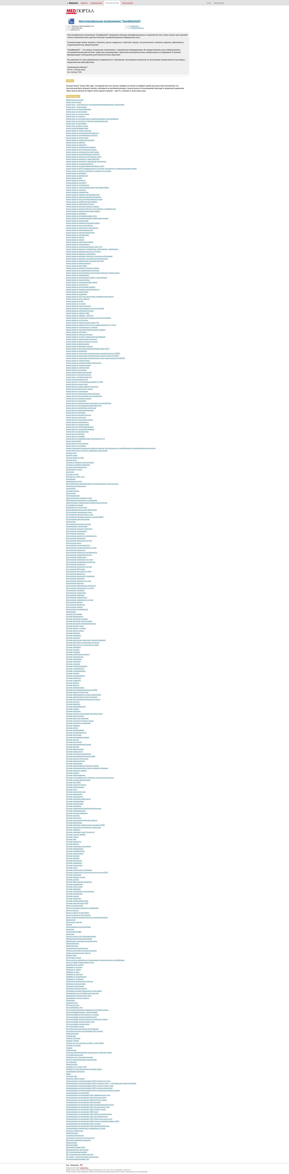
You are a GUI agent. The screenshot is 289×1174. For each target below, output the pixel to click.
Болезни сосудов (72, 474)
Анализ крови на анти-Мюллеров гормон (81, 150)
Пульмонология (72, 1003)
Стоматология (71, 1050)
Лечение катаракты (73, 711)
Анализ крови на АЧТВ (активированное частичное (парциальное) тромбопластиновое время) (101, 169)
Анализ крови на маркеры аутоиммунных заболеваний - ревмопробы (92, 249)
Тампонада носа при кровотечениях (79, 1057)
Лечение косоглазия (73, 735)
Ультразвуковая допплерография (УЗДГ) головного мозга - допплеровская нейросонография (101, 1083)
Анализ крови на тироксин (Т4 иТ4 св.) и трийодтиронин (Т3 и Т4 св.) (91, 325)
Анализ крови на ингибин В (76, 214)
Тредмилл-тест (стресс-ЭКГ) (76, 1067)
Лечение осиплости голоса (76, 785)
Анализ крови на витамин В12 (77, 176)
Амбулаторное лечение (74, 100)
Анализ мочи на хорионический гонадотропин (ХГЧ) (85, 439)
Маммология (70, 920)
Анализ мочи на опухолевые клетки (79, 420)
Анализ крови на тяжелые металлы (79, 334)
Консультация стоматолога (76, 593)
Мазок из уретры (72, 910)
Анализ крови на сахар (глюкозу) (78, 306)
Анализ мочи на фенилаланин (77, 432)
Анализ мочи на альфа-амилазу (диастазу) (82, 387)
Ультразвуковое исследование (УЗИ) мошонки (83, 1102)
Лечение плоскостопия (74, 804)
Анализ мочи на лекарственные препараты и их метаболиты (88, 403)
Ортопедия (70, 934)
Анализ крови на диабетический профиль (81, 202)
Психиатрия (70, 1000)
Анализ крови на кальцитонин (77, 221)
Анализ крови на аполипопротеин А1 (79, 164)
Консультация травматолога (76, 597)
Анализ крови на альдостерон (77, 138)
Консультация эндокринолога (77, 609)
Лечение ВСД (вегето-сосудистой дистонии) (82, 645)
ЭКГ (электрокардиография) (76, 1152)
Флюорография (72, 1145)
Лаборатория (71, 612)
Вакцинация (70, 479)
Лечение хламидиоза (74, 863)
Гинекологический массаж (76, 486)
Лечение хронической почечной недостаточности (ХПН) (87, 872)
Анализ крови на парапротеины (78, 280)
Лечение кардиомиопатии (75, 706)
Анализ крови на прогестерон (77, 292)
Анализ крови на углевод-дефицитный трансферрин (85, 337)
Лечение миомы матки (74, 751)
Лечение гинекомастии (74, 657)
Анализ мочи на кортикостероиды (78, 398)
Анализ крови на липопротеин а (78, 244)
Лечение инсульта (72, 702)
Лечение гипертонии (74, 659)
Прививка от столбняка (74, 979)
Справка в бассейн (73, 1038)
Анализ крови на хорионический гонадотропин (83, 363)
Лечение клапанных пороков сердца (80, 721)
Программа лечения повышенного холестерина (84, 991)
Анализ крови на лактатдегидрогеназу (80, 232)
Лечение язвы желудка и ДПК (77, 903)
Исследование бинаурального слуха (79, 515)
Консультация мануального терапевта (80, 576)
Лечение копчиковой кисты (76, 733)
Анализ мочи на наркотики (76, 417)
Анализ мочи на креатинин (76, 401)
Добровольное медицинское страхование (81, 500)
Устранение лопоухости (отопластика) (80, 1138)
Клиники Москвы (112, 3)
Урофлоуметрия (72, 1133)
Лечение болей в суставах (76, 628)
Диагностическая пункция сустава (79, 498)
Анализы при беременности (76, 467)
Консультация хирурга (74, 607)
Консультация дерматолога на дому (79, 560)
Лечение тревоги (72, 844)
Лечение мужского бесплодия (77, 759)
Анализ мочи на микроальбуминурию (80, 410)
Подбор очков (71, 955)
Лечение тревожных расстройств (78, 846)
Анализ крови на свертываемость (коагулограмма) (85, 308)
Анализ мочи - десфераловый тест (79, 377)
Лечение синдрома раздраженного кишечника (83, 827)
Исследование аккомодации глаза (79, 512)
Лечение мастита (72, 740)
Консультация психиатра (75, 590)
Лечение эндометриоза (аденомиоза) (80, 891)
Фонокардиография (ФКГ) (75, 1147)
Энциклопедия (96, 3)
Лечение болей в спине (75, 626)
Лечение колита (72, 728)
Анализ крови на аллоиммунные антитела (81, 135)
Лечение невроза (72, 773)
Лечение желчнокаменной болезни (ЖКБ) (81, 690)
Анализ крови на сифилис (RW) (77, 313)
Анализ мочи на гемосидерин (77, 391)
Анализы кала (71, 453)
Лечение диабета (72, 683)
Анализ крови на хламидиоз (76, 351)
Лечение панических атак (75, 792)
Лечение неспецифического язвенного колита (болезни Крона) (90, 778)
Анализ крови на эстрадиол (76, 370)
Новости (84, 3)
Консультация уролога (74, 602)
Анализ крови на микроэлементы (78, 263)
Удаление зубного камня (75, 1079)
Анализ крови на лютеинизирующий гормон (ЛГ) (84, 247)
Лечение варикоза (73, 638)
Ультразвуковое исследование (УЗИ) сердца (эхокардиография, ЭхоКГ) (92, 1121)
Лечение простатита (73, 818)
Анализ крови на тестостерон (77, 320)
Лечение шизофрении (74, 884)
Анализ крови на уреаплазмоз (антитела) (81, 339)
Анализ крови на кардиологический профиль (83, 223)
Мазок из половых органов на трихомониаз (82, 908)
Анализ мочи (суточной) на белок (78, 375)
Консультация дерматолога (76, 557)
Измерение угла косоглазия (76, 507)
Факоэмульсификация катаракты (78, 1140)
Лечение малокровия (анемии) (77, 737)
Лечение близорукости (74, 616)
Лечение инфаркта (73, 704)
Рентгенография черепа (75, 1026)
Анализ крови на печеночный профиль (80, 287)
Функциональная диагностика (77, 1150)
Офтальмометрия (72, 943)
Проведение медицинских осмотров (79, 981)
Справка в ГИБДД (72, 1041)
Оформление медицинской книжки (79, 939)
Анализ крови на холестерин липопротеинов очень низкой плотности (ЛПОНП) (95, 358)
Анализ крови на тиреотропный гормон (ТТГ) (82, 323)
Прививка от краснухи (74, 974)
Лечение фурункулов (74, 861)
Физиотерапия (71, 1143)
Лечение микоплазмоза (75, 749)
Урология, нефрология (74, 1131)
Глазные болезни (72, 491)
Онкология (70, 929)
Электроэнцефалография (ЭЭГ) (77, 1159)
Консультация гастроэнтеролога (78, 545)
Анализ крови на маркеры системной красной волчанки (87, 259)
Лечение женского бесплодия (77, 692)
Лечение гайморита (73, 647)
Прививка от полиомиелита (76, 977)
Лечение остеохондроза (75, 787)
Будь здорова (127, 3)
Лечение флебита (72, 858)
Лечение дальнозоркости (75, 676)
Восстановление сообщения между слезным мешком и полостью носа (92, 484)
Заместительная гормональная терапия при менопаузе (86, 503)
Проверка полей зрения (75, 986)
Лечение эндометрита (74, 894)
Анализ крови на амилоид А (76, 145)
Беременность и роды (74, 469)
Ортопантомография (73, 932)
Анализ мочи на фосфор (75, 434)
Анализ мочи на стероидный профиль (80, 429)
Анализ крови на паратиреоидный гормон (81, 282)
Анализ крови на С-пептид (76, 304)
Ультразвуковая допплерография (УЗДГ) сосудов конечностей (89, 1088)
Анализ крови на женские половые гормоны (82, 206)
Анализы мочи (71, 460)
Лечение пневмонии (73, 806)
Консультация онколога (75, 583)
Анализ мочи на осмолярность (77, 422)
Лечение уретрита (73, 856)
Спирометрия (71, 1036)
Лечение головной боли (75, 669)
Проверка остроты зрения (75, 984)
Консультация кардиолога (75, 564)
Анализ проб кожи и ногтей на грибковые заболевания (86, 451)
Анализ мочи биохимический (76, 379)
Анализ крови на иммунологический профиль (83, 211)
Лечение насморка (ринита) (76, 770)
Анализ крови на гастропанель (77, 185)
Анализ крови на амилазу (75, 142)
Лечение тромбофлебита (75, 851)
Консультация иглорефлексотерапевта (80, 562)
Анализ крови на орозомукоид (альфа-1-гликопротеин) (86, 278)
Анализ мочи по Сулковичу (76, 446)
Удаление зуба (71, 1076)
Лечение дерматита (73, 680)
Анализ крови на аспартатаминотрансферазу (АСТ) (85, 166)
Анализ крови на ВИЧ (74, 178)
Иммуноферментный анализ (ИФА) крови (81, 510)
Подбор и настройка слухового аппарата (81, 951)
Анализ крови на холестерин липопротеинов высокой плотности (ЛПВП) (93, 353)
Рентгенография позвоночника (77, 1024)
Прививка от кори (72, 972)
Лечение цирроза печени (75, 877)
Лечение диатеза (72, 685)
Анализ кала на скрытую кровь (77, 114)
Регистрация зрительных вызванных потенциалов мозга (87, 1010)
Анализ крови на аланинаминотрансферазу (82, 133)
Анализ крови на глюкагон (76, 190)
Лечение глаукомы (73, 664)
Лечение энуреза (72, 896)
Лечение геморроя (73, 652)
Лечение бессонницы (74, 614)
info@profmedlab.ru (137, 28)
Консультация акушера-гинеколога (79, 529)
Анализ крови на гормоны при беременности (83, 195)
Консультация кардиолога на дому (79, 567)
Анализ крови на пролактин (76, 294)
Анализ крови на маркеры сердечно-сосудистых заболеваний (89, 256)
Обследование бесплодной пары (78, 927)
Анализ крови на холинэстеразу (78, 360)
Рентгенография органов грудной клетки (81, 1017)
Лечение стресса (72, 837)
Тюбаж (68, 1074)
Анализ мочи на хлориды (75, 436)
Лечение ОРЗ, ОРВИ (73, 782)
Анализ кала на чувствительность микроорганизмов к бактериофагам (92, 119)
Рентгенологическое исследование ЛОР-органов (84, 1031)
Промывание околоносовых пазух (78, 996)
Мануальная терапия (74, 922)
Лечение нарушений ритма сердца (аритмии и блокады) (87, 768)
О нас (209, 3)
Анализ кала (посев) (73, 102)
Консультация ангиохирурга (76, 531)
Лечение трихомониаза (74, 849)
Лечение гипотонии (73, 661)
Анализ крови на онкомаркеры (77, 275)
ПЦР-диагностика (72, 1005)
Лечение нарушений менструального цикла (82, 766)
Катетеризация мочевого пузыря (78, 524)
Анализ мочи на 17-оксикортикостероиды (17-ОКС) (84, 382)
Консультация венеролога (76, 538)
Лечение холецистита (74, 865)
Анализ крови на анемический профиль (81, 147)
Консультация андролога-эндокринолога (81, 536)
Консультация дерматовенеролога (79, 555)
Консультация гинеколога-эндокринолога (81, 552)
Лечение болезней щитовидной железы (81, 624)
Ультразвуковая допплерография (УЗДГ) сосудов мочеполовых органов (93, 1090)
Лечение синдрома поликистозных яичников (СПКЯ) (85, 825)
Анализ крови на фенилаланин (77, 344)
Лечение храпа (71, 868)
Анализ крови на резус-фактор (77, 299)
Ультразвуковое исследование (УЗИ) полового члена (86, 1109)
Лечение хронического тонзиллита (79, 870)
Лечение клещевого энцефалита (78, 723)
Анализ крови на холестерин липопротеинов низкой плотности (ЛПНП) (92, 356)
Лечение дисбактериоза (75, 688)
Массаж (69, 924)
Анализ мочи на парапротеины (77, 424)
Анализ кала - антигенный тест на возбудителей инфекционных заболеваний (95, 105)
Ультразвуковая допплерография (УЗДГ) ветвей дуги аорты (88, 1081)
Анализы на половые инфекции (78, 465)
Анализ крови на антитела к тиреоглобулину (82, 159)
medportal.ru (84, 1168)
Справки (69, 1048)
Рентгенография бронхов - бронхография (81, 1012)
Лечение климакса (73, 725)
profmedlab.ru (134, 26)
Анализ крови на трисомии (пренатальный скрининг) (85, 330)
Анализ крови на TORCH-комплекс (78, 131)
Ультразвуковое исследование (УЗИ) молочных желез (86, 1098)
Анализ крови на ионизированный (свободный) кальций (87, 218)
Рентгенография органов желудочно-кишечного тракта (87, 1019)
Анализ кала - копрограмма (76, 107)
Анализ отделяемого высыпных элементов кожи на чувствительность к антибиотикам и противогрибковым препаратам (110, 448)
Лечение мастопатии (74, 742)
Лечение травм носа (73, 842)
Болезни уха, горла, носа (75, 477)
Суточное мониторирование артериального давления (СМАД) (89, 1052)
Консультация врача (73, 543)
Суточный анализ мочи (74, 1055)
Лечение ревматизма (74, 823)
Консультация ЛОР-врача (75, 569)
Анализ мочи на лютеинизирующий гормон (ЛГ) (83, 405)
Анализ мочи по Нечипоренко (77, 443)
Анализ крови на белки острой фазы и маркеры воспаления (88, 171)
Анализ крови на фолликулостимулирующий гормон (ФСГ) (87, 349)
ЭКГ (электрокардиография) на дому (79, 1154)
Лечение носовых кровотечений (78, 780)
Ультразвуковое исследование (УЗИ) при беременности (87, 1116)
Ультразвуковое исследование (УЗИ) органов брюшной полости (90, 1105)
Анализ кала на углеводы (75, 116)
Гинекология (70, 488)
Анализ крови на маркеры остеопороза (80, 254)
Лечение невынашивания (75, 775)
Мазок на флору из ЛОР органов (78, 915)
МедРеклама (219, 3)
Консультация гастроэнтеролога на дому (81, 548)
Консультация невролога (75, 578)
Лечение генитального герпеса (77, 654)
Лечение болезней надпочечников (79, 621)
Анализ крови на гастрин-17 (76, 183)
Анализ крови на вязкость (75, 180)
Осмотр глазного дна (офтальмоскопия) (81, 936)
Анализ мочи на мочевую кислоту (78, 415)
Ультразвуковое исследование (77, 1093)
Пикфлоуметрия (72, 946)
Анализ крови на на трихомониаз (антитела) (82, 270)
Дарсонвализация (73, 496)
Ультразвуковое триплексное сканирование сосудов (85, 1128)
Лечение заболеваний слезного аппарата (81, 697)
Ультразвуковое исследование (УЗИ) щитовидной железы (87, 1126)
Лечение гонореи (72, 673)
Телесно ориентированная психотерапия (81, 1060)
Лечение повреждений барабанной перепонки (83, 808)
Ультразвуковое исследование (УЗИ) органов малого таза (87, 1107)
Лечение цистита (72, 879)
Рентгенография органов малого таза (80, 1022)
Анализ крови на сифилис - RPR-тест (79, 315)
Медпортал (73, 3)
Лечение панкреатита (74, 794)
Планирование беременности (77, 948)
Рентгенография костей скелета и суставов (82, 1015)
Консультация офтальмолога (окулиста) (81, 586)
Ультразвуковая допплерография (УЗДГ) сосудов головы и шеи (89, 1086)
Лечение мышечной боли (75, 761)
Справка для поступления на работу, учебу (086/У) (85, 1043)
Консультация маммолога (75, 574)
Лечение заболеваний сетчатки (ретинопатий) (83, 695)
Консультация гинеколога (75, 550)
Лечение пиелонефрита (75, 801)
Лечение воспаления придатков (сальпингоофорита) (86, 640)
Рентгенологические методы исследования (82, 1029)
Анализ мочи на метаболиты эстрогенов (81, 408)
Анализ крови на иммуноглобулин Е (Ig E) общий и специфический (91, 209)
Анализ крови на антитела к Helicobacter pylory (83, 157)
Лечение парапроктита (74, 797)
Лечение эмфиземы (73, 889)
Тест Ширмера (71, 1062)
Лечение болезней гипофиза (77, 619)
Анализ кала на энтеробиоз (76, 123)
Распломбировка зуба (74, 1007)
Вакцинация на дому (74, 481)
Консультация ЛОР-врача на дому (78, 571)
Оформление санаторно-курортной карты (81, 941)
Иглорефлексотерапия (74, 505)
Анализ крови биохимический (77, 128)
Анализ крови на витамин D (76, 173)
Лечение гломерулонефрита (76, 666)
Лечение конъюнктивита (75, 730)
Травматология (71, 1064)
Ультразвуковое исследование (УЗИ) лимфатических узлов (88, 1095)
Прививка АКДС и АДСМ (74, 965)
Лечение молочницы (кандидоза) (78, 754)
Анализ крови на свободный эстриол (79, 311)
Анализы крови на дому (75, 458)
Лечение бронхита (73, 633)
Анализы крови (71, 455)
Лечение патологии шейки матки (78, 799)
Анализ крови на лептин (75, 237)
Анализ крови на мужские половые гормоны (82, 268)
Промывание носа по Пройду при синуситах (82, 993)
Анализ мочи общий (73, 441)
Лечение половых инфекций (76, 813)
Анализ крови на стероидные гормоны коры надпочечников (88, 318)
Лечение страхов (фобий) (75, 834)
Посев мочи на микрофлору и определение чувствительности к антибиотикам (95, 960)
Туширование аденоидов (75, 1071)
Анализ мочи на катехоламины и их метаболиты (84, 396)
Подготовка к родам (73, 958)
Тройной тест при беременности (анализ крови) (84, 1069)
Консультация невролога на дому (78, 581)
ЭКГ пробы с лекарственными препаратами (82, 1157)
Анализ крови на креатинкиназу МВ (79, 230)
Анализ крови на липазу (75, 240)
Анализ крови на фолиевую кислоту (79, 346)
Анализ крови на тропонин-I (76, 332)
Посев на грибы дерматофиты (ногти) (80, 962)
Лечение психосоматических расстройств (81, 820)
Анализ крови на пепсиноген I (77, 285)
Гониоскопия (71, 493)
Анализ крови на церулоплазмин (78, 365)
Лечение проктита (73, 815)
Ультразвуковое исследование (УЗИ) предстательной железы (89, 1114)
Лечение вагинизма (73, 635)
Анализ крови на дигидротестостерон (80, 204)
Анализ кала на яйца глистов (77, 126)
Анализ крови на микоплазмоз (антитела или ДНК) (85, 261)
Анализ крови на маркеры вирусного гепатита (83, 251)
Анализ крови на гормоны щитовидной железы (83, 197)
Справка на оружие (73, 1045)
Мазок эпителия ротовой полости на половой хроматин (86, 917)
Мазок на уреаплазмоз (74, 906)
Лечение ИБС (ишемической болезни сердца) (83, 699)
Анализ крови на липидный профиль (79, 242)
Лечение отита (71, 789)
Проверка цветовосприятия (76, 988)
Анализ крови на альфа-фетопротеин (80, 140)
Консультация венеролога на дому (79, 541)
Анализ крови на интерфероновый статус (81, 216)
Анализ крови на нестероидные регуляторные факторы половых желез (93, 273)
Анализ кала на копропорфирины (78, 109)
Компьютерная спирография (76, 526)
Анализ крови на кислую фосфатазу (79, 225)
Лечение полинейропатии (75, 811)
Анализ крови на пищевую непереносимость (82, 289)
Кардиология (71, 522)
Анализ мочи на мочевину (75, 413)
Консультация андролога (75, 533)
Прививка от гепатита (74, 967)
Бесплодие (70, 472)
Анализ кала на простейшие (76, 112)
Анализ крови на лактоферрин (77, 235)
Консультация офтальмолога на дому (80, 588)
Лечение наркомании (74, 763)
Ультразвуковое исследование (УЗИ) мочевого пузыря (86, 1100)
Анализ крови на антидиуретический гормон (82, 152)
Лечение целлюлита (73, 875)
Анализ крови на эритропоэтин (77, 368)
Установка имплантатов (75, 1135)
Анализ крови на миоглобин (76, 266)
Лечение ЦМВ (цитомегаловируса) (79, 882)
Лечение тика (71, 839)
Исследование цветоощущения (78, 519)
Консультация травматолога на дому (79, 600)
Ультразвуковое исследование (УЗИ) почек (82, 1112)
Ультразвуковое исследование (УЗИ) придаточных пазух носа (89, 1119)
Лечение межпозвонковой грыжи (78, 744)
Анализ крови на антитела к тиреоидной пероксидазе (86, 161)
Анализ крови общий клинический (79, 372)
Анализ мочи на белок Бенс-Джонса (79, 389)
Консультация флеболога (75, 605)
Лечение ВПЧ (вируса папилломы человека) (82, 642)
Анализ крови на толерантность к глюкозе (82, 327)
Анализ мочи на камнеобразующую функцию (83, 394)
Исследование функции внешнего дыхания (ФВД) (84, 517)
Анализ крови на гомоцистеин (77, 192)
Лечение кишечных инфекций (77, 718)
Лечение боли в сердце (75, 631)
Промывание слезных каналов (77, 998)
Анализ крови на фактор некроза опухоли (81, 342)
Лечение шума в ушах (74, 887)
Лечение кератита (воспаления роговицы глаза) (84, 714)
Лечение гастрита (72, 650)
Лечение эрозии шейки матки (77, 901)
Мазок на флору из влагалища (77, 913)
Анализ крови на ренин (74, 301)
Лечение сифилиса (73, 830)
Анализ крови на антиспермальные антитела (83, 154)
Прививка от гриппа (73, 970)
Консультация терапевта (75, 595)
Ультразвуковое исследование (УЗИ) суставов (83, 1124)
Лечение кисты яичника (75, 716)
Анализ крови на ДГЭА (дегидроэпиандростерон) (84, 199)
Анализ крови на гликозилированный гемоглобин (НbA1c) (87, 187)
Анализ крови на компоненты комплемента (82, 228)
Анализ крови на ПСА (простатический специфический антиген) (90, 296)
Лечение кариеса (72, 709)
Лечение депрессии (73, 678)
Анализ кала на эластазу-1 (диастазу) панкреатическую (87, 121)
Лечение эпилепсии (73, 898)
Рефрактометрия (72, 1034)
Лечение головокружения (75, 671)
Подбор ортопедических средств (78, 953)
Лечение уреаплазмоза (75, 853)
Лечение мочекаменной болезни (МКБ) (80, 756)
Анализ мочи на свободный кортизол (80, 427)
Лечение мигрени (72, 747)
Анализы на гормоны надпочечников (80, 462)
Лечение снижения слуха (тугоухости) (80, 832)
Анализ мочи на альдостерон (77, 384)
